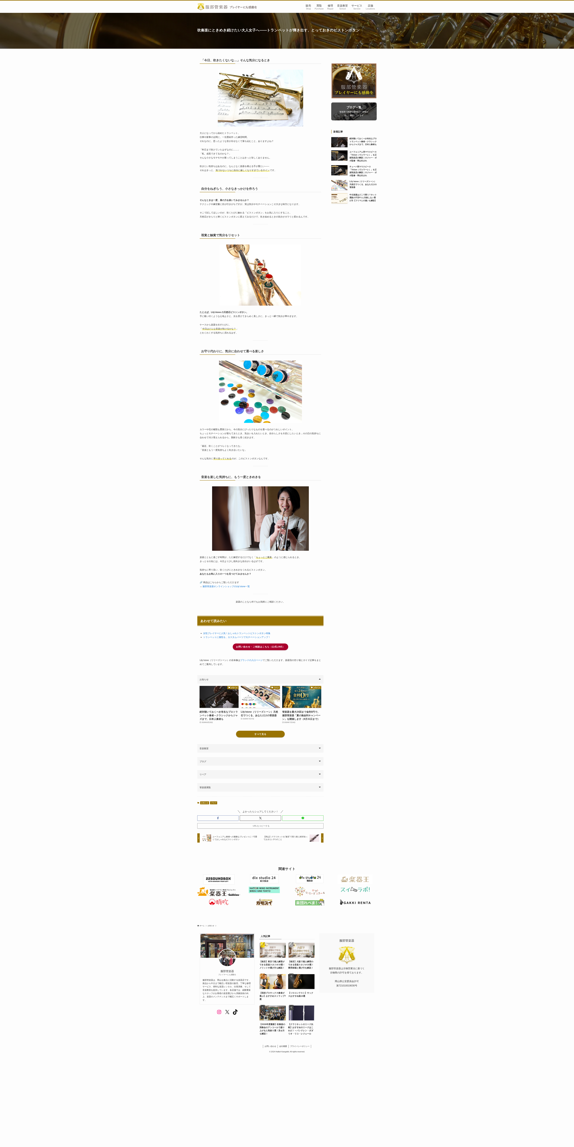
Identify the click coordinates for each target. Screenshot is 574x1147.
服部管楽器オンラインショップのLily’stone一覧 (226, 586)
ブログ (213, 803)
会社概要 (283, 1046)
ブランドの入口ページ (251, 660)
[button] (218, 818)
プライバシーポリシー (300, 1046)
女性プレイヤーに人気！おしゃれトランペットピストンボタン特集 (236, 633)
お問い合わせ (270, 1046)
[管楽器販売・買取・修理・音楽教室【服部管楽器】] (227, 6)
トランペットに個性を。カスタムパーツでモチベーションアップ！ (236, 637)
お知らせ (204, 803)
